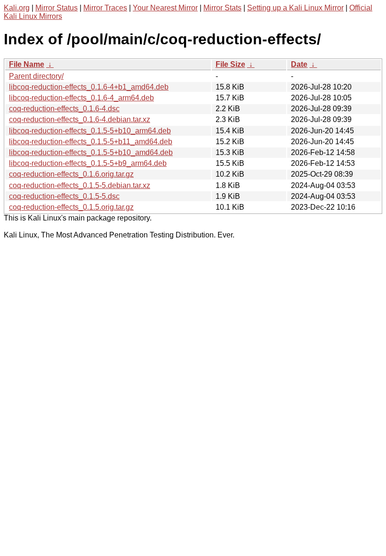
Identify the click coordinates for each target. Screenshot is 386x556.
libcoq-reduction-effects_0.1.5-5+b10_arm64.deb (90, 131)
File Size (230, 64)
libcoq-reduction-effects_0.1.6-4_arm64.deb (81, 98)
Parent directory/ (36, 76)
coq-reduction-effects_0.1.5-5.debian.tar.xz (79, 185)
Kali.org (17, 8)
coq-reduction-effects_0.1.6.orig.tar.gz (71, 174)
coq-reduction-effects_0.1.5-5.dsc (64, 196)
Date (299, 64)
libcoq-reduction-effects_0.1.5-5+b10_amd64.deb (91, 152)
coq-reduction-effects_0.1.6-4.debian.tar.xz (79, 119)
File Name (26, 64)
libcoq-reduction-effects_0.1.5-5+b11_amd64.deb (90, 142)
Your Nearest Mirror (165, 8)
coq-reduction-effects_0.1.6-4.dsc (64, 109)
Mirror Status (56, 8)
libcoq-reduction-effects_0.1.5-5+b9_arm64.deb (88, 163)
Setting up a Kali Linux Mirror (295, 8)
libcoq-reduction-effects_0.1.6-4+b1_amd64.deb (89, 87)
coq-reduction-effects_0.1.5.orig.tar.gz (71, 207)
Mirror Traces (105, 8)
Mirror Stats (222, 8)
